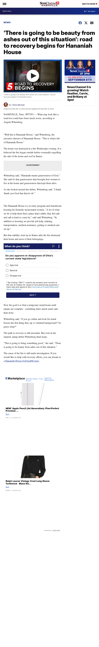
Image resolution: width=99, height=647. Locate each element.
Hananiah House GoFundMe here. (22, 360)
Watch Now (89, 4)
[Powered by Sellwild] (56, 530)
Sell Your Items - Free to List (34, 380)
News (7, 22)
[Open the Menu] (4, 4)
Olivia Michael (18, 105)
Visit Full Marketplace (49, 379)
